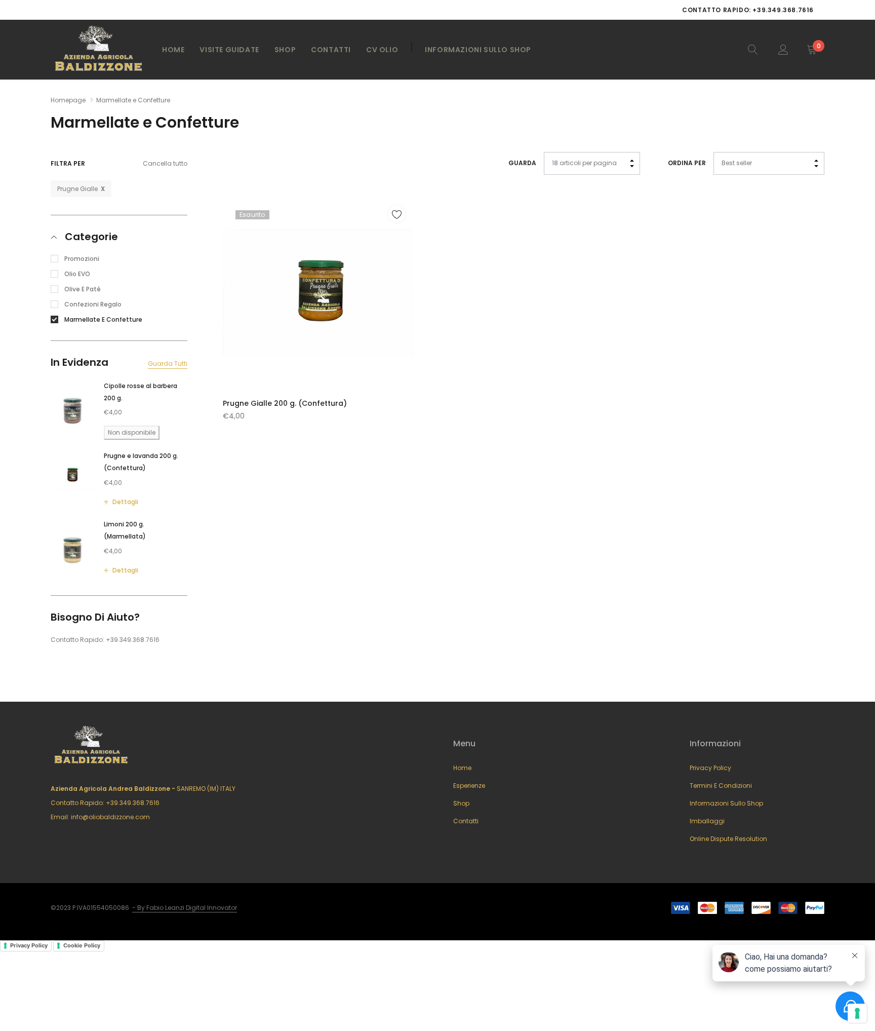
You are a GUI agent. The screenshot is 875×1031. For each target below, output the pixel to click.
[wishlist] (397, 214)
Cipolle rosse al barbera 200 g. (140, 391)
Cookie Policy (81, 945)
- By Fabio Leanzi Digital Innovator (184, 907)
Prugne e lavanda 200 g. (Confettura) (141, 461)
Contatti (331, 50)
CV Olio (382, 50)
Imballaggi (707, 821)
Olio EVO (77, 273)
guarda (522, 163)
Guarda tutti (167, 363)
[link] (753, 49)
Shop (285, 50)
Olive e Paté (82, 288)
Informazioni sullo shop (726, 803)
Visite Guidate (229, 50)
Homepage (68, 100)
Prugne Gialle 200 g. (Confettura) (285, 403)
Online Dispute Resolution (728, 838)
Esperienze (469, 785)
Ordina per (687, 163)
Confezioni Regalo (93, 303)
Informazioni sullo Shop (478, 50)
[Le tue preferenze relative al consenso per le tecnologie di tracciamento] (857, 1013)
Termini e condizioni (721, 785)
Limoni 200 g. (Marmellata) (125, 530)
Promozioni (81, 258)
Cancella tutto (165, 164)
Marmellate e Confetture (103, 319)
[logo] (99, 50)
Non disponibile (131, 432)
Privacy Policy (710, 767)
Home (173, 50)
